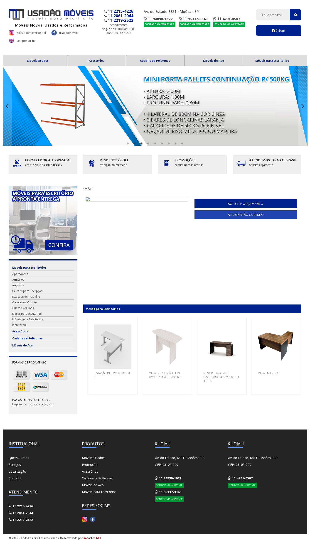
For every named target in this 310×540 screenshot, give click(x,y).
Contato (15, 478)
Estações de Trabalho (26, 297)
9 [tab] (182, 143)
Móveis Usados (38, 61)
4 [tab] (148, 143)
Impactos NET (92, 538)
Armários (18, 280)
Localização (17, 471)
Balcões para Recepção (27, 291)
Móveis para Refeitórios (27, 319)
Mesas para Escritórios (27, 314)
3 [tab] (141, 143)
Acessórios (96, 61)
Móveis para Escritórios (272, 61)
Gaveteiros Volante (24, 302)
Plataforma (19, 325)
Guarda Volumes (23, 308)
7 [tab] (168, 143)
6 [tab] (162, 143)
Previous (7, 106)
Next (303, 106)
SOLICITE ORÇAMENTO (245, 203)
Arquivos (18, 285)
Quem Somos (19, 458)
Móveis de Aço (213, 61)
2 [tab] (134, 143)
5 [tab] (155, 143)
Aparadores (20, 274)
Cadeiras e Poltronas (155, 61)
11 (120, 11)
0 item (280, 30)
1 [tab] (127, 143)
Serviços (15, 464)
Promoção (90, 464)
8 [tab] (175, 143)
